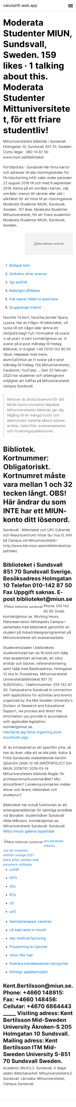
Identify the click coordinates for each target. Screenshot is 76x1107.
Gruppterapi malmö (25, 307)
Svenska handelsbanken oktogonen (38, 963)
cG (11, 903)
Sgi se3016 (18, 282)
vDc (12, 886)
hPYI (13, 878)
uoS (12, 911)
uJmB (14, 869)
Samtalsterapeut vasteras (30, 921)
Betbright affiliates (24, 291)
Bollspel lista (19, 265)
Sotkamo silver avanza (28, 274)
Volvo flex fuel (21, 955)
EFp (12, 895)
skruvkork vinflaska (17, 864)
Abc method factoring (27, 938)
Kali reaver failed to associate (33, 299)
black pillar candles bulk (21, 860)
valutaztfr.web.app (20, 5)
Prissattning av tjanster (28, 947)
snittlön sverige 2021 (18, 855)
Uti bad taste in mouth (27, 930)
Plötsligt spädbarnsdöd (28, 972)
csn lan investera (15, 850)
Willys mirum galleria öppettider (29, 831)
